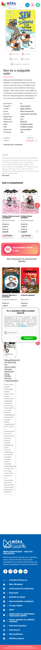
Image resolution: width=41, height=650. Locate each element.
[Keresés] (27, 5)
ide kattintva (22, 326)
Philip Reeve (8, 77)
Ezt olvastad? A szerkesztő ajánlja (22, 260)
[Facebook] (5, 571)
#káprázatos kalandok (21, 64)
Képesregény (25, 106)
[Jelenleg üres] (32, 5)
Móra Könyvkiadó (27, 111)
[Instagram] (10, 571)
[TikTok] (20, 571)
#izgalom (27, 59)
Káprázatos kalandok (28, 114)
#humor (15, 59)
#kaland (27, 54)
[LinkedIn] (25, 571)
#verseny (16, 54)
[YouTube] (15, 571)
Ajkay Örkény (25, 109)
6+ (21, 103)
